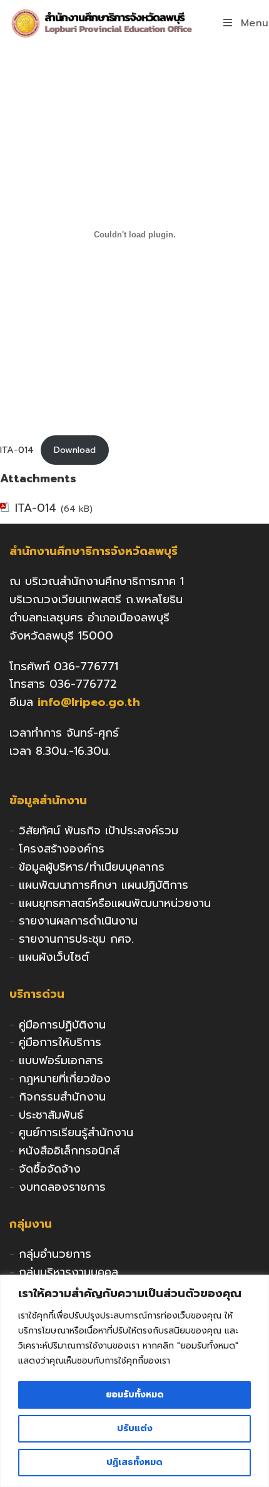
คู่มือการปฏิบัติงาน (62, 1025)
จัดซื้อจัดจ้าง (50, 1169)
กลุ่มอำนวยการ (55, 1254)
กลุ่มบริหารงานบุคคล (68, 1272)
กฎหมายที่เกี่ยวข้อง (65, 1078)
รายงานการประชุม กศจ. (76, 939)
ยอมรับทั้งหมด (135, 1394)
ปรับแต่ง (135, 1428)
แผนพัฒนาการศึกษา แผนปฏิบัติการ (103, 885)
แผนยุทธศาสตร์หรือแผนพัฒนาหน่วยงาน (115, 903)
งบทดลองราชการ (62, 1187)
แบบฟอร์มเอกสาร (61, 1060)
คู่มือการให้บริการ (60, 1042)
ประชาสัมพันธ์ (51, 1115)
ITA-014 (17, 450)
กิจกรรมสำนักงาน (62, 1097)
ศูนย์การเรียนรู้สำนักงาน (76, 1132)
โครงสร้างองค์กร (61, 848)
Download (75, 450)
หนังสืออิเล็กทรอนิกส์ (69, 1150)
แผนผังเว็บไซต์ (54, 957)
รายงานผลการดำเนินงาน (78, 921)
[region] (134, 1381)
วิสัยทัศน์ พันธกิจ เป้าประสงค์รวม (98, 830)
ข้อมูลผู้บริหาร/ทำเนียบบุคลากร (92, 867)
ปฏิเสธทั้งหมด (134, 1462)
